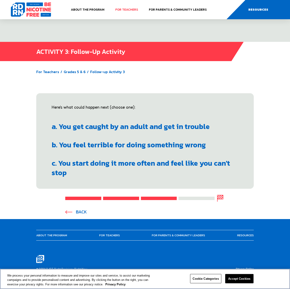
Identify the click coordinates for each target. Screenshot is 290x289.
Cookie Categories (206, 278)
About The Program (87, 9)
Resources (245, 235)
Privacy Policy (115, 284)
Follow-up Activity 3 (107, 71)
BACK (81, 212)
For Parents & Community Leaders (178, 9)
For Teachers (126, 9)
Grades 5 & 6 (75, 71)
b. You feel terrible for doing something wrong (129, 144)
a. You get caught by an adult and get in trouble (131, 126)
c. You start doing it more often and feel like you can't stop (141, 168)
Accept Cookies (239, 278)
